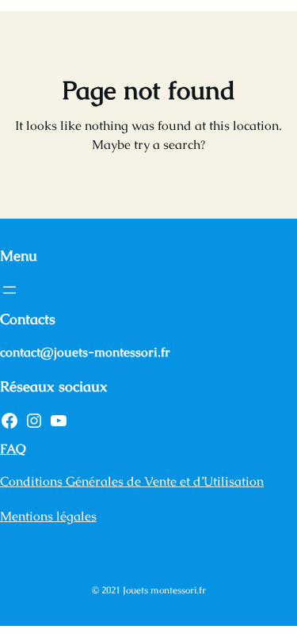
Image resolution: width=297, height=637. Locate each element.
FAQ (13, 449)
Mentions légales (48, 516)
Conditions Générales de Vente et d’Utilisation (132, 481)
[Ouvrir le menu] (9, 289)
